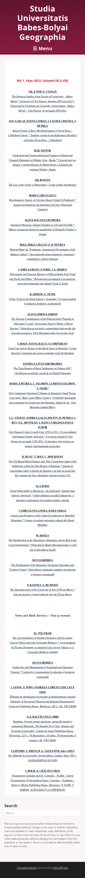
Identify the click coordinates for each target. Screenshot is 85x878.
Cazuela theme (26, 868)
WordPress (60, 868)
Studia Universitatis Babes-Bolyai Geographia (42, 22)
